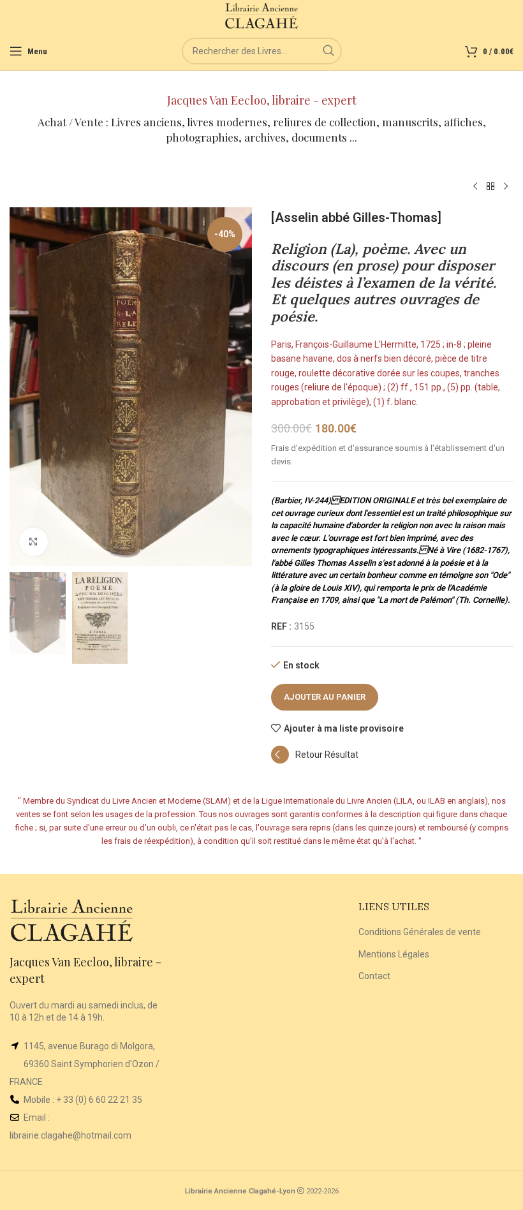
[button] (22, 386)
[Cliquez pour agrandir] (33, 542)
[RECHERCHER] (328, 51)
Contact (374, 976)
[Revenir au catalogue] (490, 187)
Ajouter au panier (324, 697)
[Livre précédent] (475, 187)
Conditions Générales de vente (419, 932)
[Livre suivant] (505, 187)
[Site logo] (262, 15)
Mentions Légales (393, 954)
